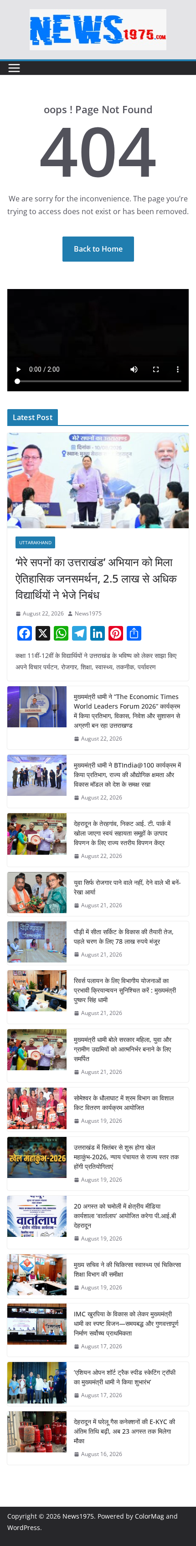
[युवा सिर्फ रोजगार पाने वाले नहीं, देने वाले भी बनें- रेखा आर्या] (37, 894)
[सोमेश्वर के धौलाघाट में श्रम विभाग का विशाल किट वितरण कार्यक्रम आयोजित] (37, 1109)
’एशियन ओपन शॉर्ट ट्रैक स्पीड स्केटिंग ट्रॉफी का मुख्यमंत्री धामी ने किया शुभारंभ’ (124, 1377)
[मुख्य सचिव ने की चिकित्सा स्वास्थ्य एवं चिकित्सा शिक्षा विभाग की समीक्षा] (37, 1276)
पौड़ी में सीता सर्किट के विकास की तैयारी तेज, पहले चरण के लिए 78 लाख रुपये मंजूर (124, 936)
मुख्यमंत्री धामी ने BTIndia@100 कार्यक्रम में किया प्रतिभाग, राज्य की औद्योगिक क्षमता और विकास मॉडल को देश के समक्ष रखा (127, 775)
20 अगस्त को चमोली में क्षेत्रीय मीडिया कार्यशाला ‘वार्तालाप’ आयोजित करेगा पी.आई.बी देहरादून (125, 1216)
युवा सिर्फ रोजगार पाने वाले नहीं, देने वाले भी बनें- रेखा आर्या (127, 887)
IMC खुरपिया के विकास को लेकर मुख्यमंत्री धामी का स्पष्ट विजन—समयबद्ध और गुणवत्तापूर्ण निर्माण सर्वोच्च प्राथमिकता (126, 1323)
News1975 (88, 613)
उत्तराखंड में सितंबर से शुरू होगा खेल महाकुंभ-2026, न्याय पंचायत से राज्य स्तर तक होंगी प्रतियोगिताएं (126, 1157)
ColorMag (149, 1516)
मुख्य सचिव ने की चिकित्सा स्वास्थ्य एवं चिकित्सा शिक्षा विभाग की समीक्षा (127, 1269)
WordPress (23, 1527)
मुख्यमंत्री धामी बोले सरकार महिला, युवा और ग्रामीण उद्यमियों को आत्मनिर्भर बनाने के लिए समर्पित (122, 1049)
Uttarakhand (35, 542)
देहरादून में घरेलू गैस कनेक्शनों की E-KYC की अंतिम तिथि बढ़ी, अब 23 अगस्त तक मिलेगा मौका (124, 1431)
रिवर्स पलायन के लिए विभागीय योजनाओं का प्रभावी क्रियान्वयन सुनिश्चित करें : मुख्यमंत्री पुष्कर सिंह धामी (125, 990)
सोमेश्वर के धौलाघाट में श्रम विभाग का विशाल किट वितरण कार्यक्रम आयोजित (124, 1103)
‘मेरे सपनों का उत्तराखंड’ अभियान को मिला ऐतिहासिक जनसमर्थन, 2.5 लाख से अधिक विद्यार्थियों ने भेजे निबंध (96, 578)
